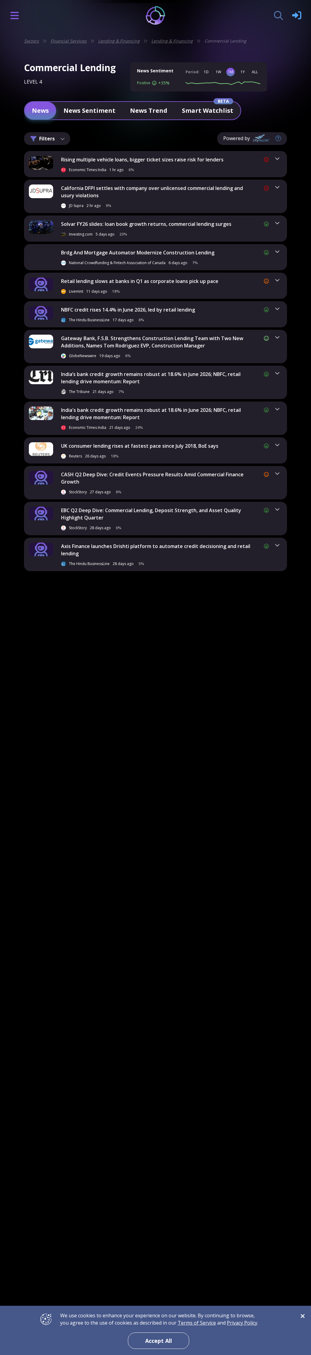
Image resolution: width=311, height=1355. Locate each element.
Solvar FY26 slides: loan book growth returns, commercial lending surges (146, 224)
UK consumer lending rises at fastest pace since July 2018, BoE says (139, 446)
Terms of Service (197, 1322)
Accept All (158, 1340)
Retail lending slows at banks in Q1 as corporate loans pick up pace (139, 281)
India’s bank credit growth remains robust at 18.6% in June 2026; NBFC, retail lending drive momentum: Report (151, 378)
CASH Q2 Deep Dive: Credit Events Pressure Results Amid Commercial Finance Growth (152, 478)
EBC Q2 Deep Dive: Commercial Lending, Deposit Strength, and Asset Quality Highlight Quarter (151, 514)
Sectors (31, 41)
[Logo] (156, 15)
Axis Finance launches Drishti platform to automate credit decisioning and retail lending (155, 550)
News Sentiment (89, 110)
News (40, 110)
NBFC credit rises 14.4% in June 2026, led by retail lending (128, 309)
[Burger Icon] (14, 15)
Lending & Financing (119, 41)
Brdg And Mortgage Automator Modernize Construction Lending (137, 252)
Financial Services (68, 41)
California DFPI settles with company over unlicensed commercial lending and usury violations (152, 192)
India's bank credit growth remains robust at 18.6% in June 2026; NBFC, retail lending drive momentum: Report (151, 414)
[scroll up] (286, 577)
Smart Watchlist (207, 110)
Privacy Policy (242, 1322)
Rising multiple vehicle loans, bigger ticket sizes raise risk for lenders (142, 159)
